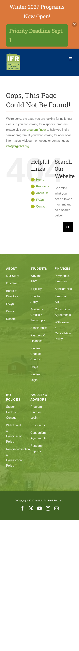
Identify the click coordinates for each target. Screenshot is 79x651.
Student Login (35, 377)
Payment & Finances (37, 338)
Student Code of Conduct (36, 354)
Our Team (12, 283)
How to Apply (35, 299)
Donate (11, 319)
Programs (42, 186)
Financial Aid (60, 299)
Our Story (12, 275)
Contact (41, 206)
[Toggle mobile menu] (71, 59)
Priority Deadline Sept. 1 (36, 35)
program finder (36, 129)
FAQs (40, 199)
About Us (42, 193)
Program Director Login (36, 412)
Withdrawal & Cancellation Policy (63, 330)
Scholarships (38, 327)
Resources (37, 425)
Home (40, 179)
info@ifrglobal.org (17, 146)
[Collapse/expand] (74, 24)
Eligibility (36, 288)
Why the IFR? (35, 278)
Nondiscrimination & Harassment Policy (14, 457)
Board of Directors (12, 293)
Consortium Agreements (63, 312)
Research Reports (36, 448)
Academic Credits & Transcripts (37, 315)
